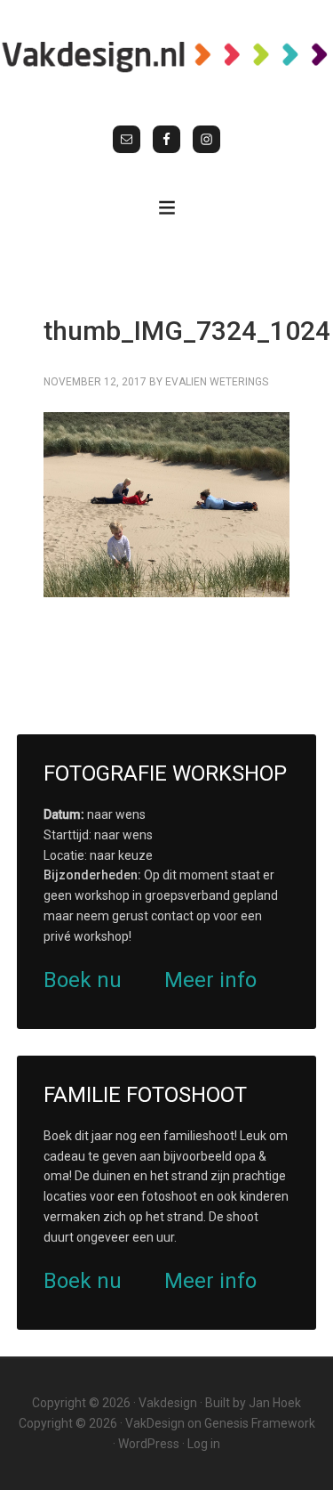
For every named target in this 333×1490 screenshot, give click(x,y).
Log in (203, 1444)
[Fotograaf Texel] (166, 56)
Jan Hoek (275, 1403)
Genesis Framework (259, 1423)
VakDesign (155, 1423)
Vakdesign (168, 1403)
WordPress (148, 1444)
